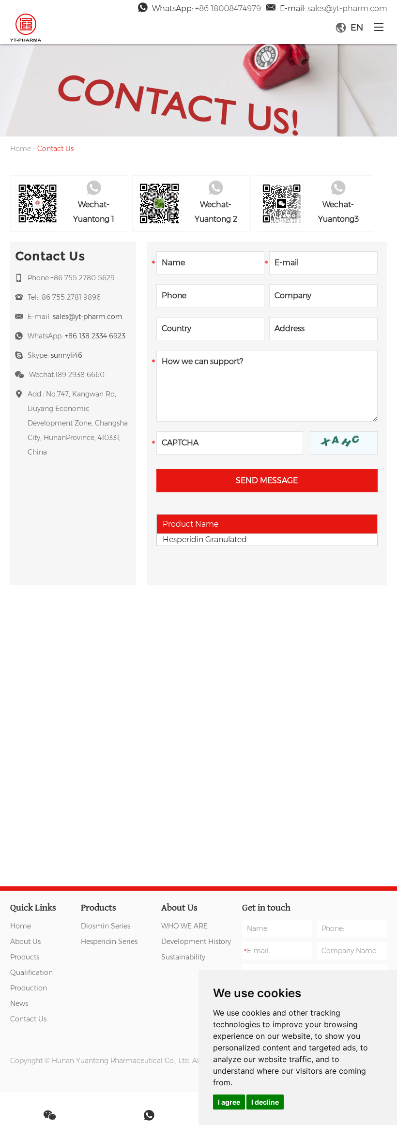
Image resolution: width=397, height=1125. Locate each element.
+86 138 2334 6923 (95, 336)
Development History (196, 941)
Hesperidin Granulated (205, 539)
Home (20, 148)
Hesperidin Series (109, 941)
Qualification (31, 972)
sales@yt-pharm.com (347, 8)
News (19, 1003)
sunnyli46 (66, 355)
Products (24, 957)
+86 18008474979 (228, 8)
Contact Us (28, 1019)
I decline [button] (265, 1102)
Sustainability (183, 957)
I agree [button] (229, 1102)
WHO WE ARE (184, 926)
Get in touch (266, 907)
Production (28, 988)
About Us (25, 941)
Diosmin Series (105, 926)
